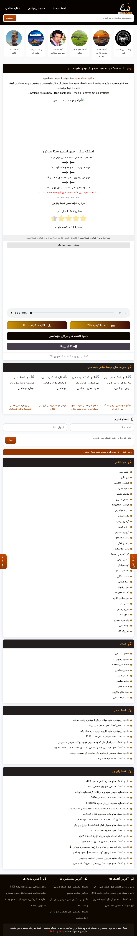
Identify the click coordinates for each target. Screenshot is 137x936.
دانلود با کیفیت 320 (98, 325)
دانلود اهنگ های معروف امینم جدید (110, 830)
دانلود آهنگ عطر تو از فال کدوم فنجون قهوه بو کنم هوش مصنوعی (93, 742)
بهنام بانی (124, 625)
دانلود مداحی (12, 8)
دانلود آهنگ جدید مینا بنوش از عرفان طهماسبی (96, 68)
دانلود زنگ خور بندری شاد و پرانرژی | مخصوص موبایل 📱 (99, 847)
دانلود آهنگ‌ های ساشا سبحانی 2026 (110, 797)
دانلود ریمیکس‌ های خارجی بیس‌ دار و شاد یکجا (104, 731)
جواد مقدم (123, 686)
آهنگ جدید (59, 8)
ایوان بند (124, 614)
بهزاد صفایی (123, 516)
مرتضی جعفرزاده (120, 505)
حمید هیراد (123, 488)
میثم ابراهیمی (122, 510)
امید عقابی (123, 582)
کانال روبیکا (66, 346)
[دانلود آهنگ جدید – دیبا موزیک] (125, 8)
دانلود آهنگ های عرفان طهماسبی (68, 336)
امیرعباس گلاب (121, 598)
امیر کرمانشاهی (121, 697)
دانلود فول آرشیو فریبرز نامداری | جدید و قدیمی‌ (104, 858)
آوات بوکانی (123, 565)
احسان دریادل (122, 570)
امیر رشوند (123, 587)
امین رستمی (122, 609)
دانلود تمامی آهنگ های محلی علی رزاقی (108, 725)
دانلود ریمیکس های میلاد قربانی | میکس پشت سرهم (101, 720)
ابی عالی (125, 477)
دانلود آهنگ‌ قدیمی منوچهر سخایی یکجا (108, 786)
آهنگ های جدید (120, 592)
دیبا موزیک (104, 238)
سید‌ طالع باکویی (120, 692)
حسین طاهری (122, 670)
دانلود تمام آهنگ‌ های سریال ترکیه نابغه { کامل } (103, 836)
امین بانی (124, 603)
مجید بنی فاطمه (120, 664)
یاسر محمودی (122, 537)
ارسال (11, 440)
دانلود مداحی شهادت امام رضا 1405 (28, 887)
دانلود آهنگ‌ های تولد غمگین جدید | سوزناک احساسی (101, 863)
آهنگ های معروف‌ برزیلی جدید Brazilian (107, 803)
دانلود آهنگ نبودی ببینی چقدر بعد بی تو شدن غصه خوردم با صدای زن (91, 747)
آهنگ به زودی (81, 356)
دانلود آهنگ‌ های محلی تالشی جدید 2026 (107, 781)
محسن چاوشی (121, 483)
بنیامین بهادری (121, 620)
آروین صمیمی (122, 532)
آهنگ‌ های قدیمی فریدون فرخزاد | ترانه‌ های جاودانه (102, 792)
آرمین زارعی (123, 559)
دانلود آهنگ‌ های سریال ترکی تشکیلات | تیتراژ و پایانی (101, 825)
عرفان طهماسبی (88, 238)
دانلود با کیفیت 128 (34, 325)
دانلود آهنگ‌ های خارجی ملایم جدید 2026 (107, 736)
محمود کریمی (122, 653)
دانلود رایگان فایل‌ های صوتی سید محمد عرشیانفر (103, 819)
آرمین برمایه (122, 521)
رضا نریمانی (123, 675)
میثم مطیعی (122, 681)
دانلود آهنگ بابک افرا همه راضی (112, 758)
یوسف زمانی (122, 494)
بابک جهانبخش (121, 549)
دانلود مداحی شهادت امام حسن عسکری (26, 893)
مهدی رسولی (122, 659)
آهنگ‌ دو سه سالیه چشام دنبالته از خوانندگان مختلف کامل (98, 808)
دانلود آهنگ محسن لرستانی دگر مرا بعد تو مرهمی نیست (99, 753)
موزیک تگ (123, 631)
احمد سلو (124, 472)
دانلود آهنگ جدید (84, 78)
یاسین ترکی (123, 543)
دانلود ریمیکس (36, 8)
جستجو (10, 18)
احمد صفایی (122, 576)
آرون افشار (123, 527)
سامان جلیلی (122, 499)
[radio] (83, 219)
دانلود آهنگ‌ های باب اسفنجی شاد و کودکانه (106, 814)
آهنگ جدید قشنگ (119, 554)
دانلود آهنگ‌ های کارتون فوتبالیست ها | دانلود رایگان (101, 852)
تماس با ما (56, 931)
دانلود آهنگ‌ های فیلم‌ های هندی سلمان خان (105, 841)
